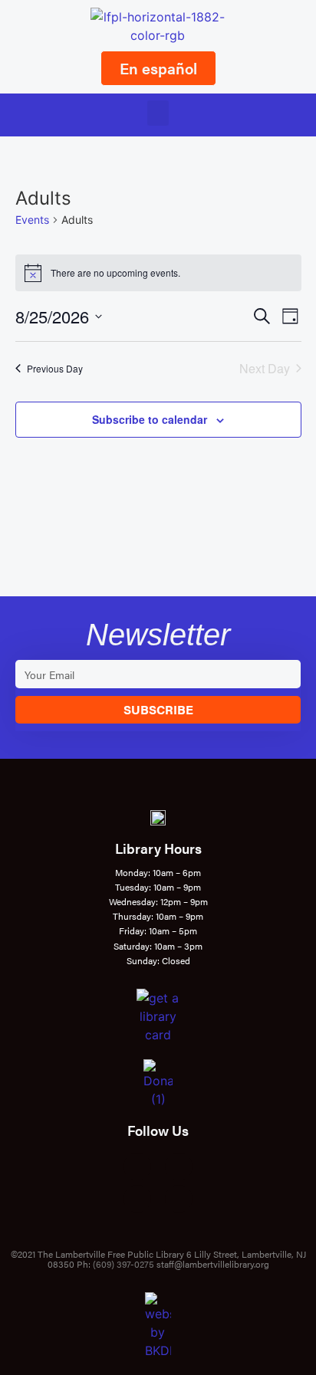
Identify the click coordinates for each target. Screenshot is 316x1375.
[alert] (158, 272)
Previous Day (55, 368)
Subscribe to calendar (149, 419)
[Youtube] (137, 1199)
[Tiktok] (179, 1199)
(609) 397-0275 (123, 1264)
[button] (158, 113)
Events (32, 219)
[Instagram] (179, 1166)
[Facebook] (137, 1166)
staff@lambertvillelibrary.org (212, 1264)
